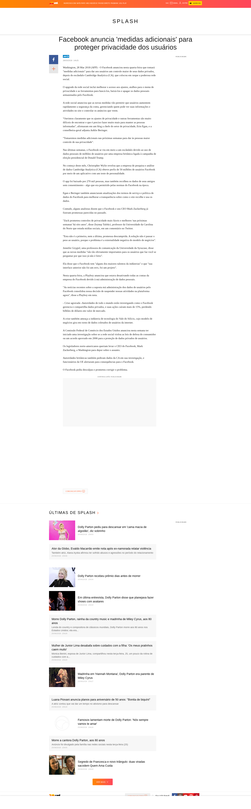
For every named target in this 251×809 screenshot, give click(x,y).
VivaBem (145, 11)
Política (87, 11)
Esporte (120, 11)
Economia (105, 11)
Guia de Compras (198, 11)
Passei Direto (104, 3)
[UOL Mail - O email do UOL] (174, 3)
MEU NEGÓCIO (91, 3)
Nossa (172, 11)
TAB (177, 11)
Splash (128, 11)
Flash (62, 11)
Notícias (79, 11)
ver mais (100, 782)
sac (167, 3)
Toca (187, 11)
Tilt (151, 11)
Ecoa (155, 11)
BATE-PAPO (81, 3)
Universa (136, 11)
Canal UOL (163, 11)
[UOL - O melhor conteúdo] (53, 3)
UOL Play (123, 3)
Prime (182, 11)
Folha (113, 11)
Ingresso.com (70, 3)
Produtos (54, 11)
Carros (96, 11)
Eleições (70, 11)
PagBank (114, 3)
